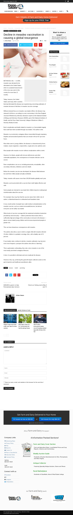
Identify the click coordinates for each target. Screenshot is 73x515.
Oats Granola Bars (53, 56)
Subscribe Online (10, 454)
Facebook (8, 475)
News (15, 11)
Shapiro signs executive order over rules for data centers (10, 326)
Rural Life (6, 30)
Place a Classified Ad (11, 452)
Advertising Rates (10, 441)
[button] (67, 11)
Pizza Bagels (52, 65)
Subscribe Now (8, 11)
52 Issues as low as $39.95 (23, 419)
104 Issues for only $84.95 (50, 419)
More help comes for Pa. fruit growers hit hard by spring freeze (24, 326)
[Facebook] (65, 1)
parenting (22, 268)
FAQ (7, 445)
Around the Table (13, 30)
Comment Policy (10, 457)
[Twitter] (68, 1)
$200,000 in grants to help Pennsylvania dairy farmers (11, 286)
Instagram (8, 479)
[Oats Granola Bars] (65, 59)
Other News (8, 40)
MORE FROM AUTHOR (24, 310)
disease (11, 268)
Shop (60, 11)
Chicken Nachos (53, 82)
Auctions (30, 11)
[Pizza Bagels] (65, 67)
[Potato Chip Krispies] (65, 93)
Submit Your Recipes (59, 43)
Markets (22, 11)
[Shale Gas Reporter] (36, 499)
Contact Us (9, 450)
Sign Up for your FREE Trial (37, 20)
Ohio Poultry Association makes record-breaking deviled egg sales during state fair (40, 328)
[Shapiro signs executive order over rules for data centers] (10, 318)
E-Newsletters (9, 481)
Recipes (54, 11)
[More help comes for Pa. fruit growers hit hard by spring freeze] (25, 318)
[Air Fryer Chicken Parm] (65, 76)
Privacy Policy (10, 443)
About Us (8, 448)
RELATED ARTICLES (10, 310)
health (16, 268)
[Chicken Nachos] (65, 84)
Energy (5, 322)
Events (47, 11)
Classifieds (39, 11)
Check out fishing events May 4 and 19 (37, 286)
